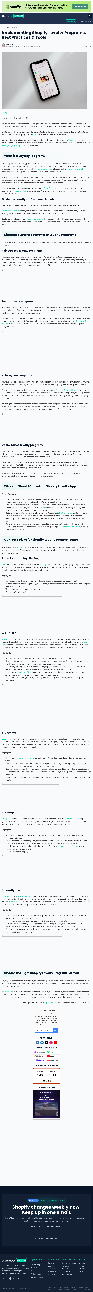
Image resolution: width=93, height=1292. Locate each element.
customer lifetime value (70, 526)
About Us (80, 21)
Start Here (51, 1263)
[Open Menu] (2, 20)
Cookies (80, 1287)
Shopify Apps (53, 1274)
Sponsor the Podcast (69, 1263)
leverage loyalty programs (13, 145)
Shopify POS (23, 672)
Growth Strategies (51, 1267)
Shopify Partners (12, 27)
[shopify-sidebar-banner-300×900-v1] (46, 1104)
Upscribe (49, 1002)
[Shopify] (46, 6)
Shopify (47, 188)
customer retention (36, 219)
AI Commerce (36, 1274)
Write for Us (66, 1271)
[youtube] (55, 1042)
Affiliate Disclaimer (74, 1288)
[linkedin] (42, 1042)
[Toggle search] (90, 16)
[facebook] (37, 1042)
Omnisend (62, 846)
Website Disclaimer (66, 1288)
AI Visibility (52, 1271)
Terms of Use (49, 1288)
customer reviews (26, 758)
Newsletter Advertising (66, 1267)
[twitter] (46, 1042)
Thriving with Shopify (38, 1277)
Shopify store (71, 819)
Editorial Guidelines (82, 1267)
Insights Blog (35, 1265)
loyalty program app (23, 896)
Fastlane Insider (36, 1271)
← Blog (4, 112)
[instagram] (51, 1042)
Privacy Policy (55, 1288)
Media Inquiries (67, 1274)
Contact (88, 21)
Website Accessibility (88, 1288)
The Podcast (35, 1268)
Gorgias (74, 846)
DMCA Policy (60, 1288)
